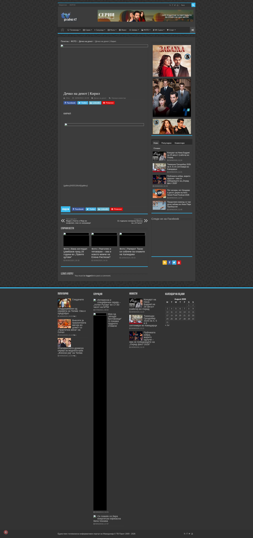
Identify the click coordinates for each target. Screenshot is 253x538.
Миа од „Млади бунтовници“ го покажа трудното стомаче (114, 320)
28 (184, 319)
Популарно (166, 143)
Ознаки (157, 148)
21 (184, 315)
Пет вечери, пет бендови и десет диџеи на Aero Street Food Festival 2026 (178, 192)
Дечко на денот (86, 41)
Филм (112, 30)
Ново (156, 143)
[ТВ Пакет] (69, 16)
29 (189, 319)
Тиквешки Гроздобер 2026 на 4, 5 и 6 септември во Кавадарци (179, 166)
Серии (88, 30)
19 (176, 315)
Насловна (62, 29)
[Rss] (170, 5)
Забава (134, 30)
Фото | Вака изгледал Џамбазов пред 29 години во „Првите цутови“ (75, 253)
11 (172, 312)
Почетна (65, 41)
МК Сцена (159, 30)
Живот (123, 30)
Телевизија (74, 30)
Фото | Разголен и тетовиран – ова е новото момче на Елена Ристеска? (101, 253)
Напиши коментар (119, 98)
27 (180, 319)
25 (172, 319)
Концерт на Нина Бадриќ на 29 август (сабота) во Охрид (178, 154)
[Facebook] (172, 5)
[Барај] (193, 5)
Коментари (179, 143)
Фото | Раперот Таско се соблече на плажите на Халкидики (132, 252)
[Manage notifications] (6, 532)
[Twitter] (175, 5)
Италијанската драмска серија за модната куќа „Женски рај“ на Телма (71, 350)
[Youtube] (178, 5)
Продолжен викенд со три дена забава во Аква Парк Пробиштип (179, 204)
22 (189, 315)
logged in (90, 276)
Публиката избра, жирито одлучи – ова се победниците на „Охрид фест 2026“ (178, 179)
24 (167, 319)
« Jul (167, 325)
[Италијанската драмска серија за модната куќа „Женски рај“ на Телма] (64, 342)
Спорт (171, 30)
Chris (68, 98)
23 (193, 315)
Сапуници (100, 30)
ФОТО (146, 30)
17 (167, 315)
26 (176, 319)
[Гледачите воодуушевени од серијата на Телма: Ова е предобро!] (64, 302)
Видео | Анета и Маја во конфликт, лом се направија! (78, 221)
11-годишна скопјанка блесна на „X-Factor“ (130, 221)
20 (180, 315)
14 (184, 312)
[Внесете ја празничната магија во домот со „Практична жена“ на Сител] (64, 323)
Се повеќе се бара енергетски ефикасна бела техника (107, 518)
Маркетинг (63, 5)
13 (180, 312)
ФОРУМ (72, 5)
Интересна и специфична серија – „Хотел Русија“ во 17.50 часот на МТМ (107, 303)
